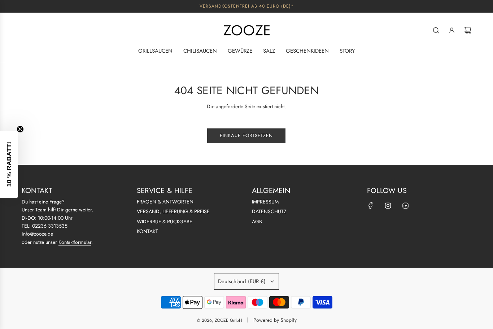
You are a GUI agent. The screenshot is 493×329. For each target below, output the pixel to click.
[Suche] (436, 30)
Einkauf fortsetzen (246, 135)
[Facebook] (371, 206)
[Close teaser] (20, 129)
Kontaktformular (74, 242)
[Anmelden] (452, 30)
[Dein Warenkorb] (468, 30)
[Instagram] (388, 206)
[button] (9, 164)
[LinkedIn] (405, 206)
